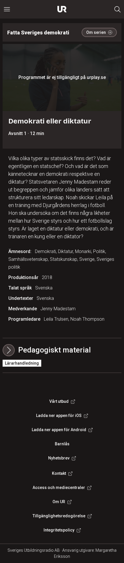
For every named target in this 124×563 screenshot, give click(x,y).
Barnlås (62, 444)
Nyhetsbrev (58, 458)
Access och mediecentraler (59, 487)
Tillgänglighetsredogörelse (59, 516)
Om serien (96, 32)
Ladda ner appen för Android (59, 429)
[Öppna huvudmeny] (6, 9)
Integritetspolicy (59, 530)
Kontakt (59, 473)
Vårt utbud (59, 401)
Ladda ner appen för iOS (59, 415)
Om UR (58, 501)
